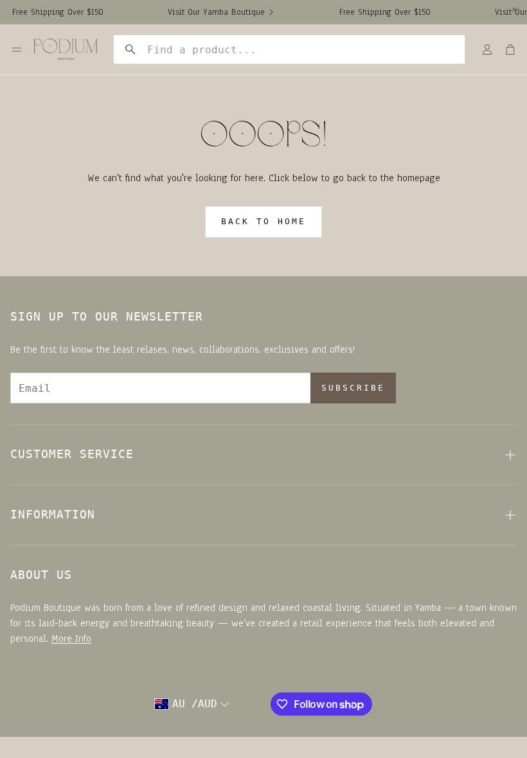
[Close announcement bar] (514, 9)
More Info (71, 638)
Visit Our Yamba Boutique (211, 12)
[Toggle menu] (16, 49)
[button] (289, 49)
